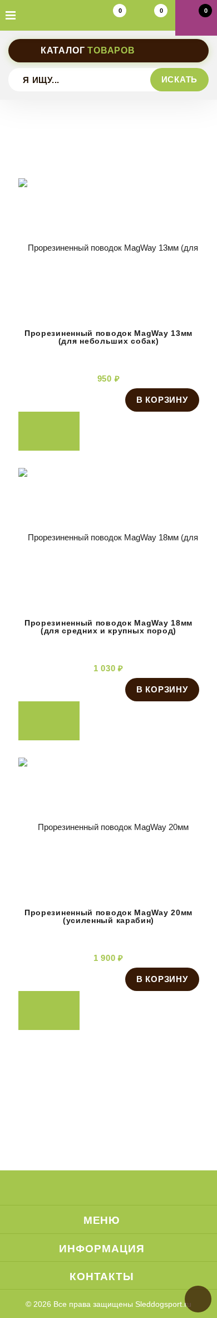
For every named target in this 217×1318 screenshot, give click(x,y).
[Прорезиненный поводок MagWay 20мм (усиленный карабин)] (108, 893)
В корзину (162, 399)
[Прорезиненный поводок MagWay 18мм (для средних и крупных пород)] (108, 603)
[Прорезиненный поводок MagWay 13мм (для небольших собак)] (108, 314)
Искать (179, 79)
